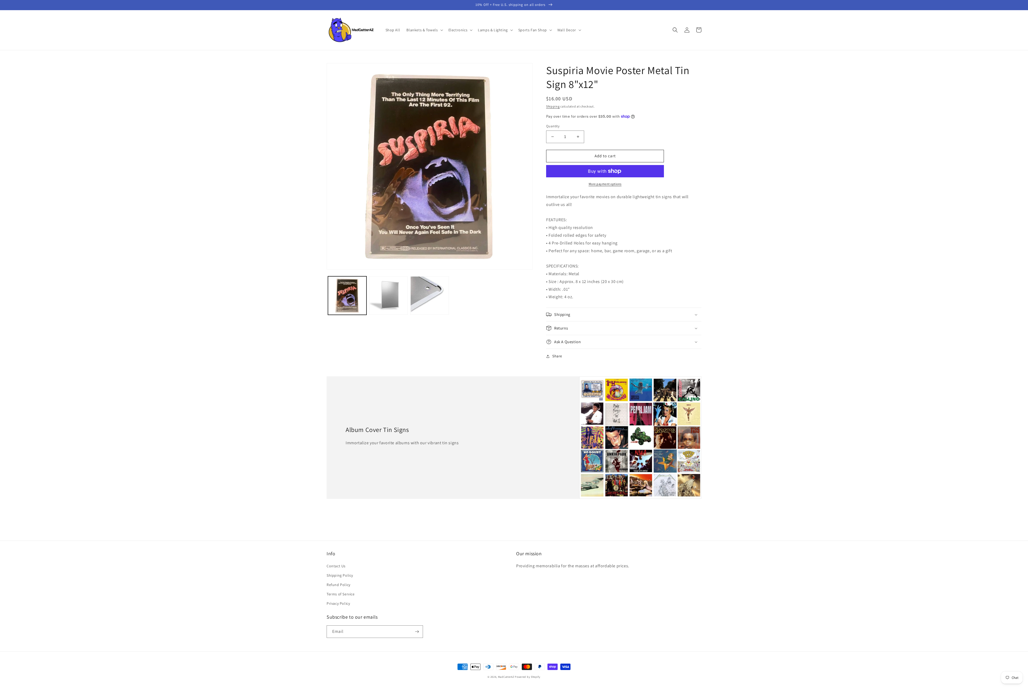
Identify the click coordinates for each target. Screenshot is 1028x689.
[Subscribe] (417, 631)
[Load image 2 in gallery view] (388, 295)
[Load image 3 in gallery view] (429, 295)
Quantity (553, 126)
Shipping (553, 106)
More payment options (605, 184)
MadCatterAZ (506, 677)
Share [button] (557, 356)
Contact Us (336, 566)
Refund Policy (338, 584)
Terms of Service (341, 594)
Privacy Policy (338, 603)
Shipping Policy (340, 575)
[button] (424, 30)
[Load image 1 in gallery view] (347, 295)
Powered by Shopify (528, 677)
